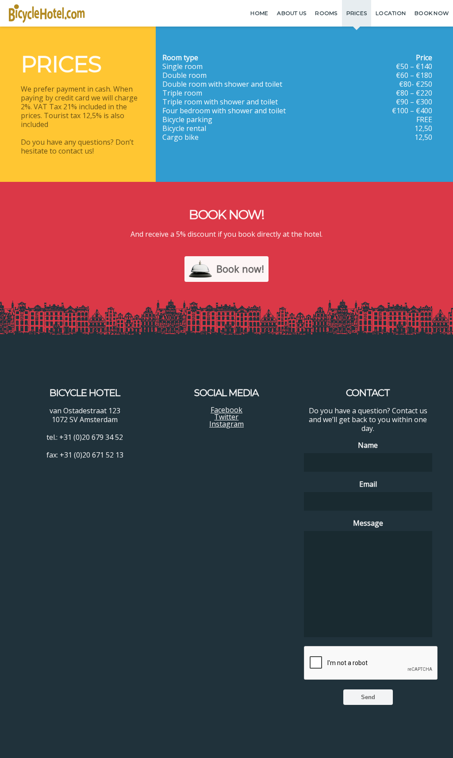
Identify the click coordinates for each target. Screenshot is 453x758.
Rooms (326, 13)
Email (368, 484)
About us (291, 13)
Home (259, 13)
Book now (432, 13)
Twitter (226, 417)
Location (391, 13)
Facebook (226, 410)
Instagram (226, 424)
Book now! (240, 268)
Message (368, 523)
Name (368, 445)
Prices (356, 13)
